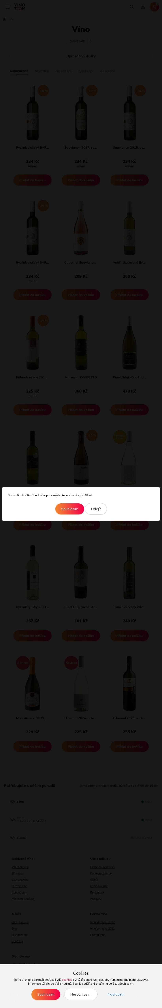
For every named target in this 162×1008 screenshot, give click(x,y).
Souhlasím (69, 509)
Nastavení (116, 994)
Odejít (96, 509)
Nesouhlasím (80, 994)
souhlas (67, 980)
